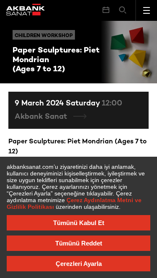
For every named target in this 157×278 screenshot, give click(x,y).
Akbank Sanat (42, 117)
